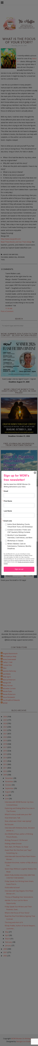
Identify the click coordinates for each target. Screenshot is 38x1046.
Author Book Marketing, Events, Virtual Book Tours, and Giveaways (20, 525)
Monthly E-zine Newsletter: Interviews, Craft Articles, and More (19, 536)
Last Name (8, 511)
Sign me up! (19, 569)
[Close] (35, 473)
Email (6, 491)
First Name (8, 501)
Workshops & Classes (15, 540)
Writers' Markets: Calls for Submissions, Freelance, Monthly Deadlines (19, 546)
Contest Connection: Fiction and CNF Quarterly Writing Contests (19, 531)
